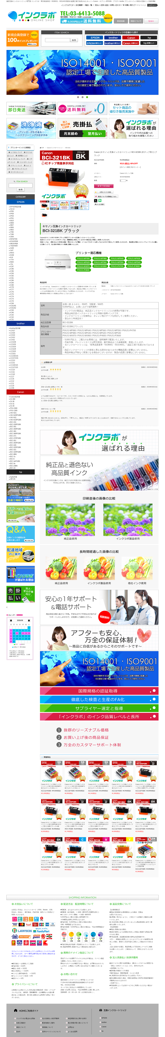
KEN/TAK (13, 239)
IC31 (12, 319)
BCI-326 (13, 445)
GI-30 (12, 406)
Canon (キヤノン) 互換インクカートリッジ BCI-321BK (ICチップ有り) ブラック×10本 (122, 824)
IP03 (12, 216)
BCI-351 (13, 440)
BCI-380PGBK (15, 434)
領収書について (47, 1027)
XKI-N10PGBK (15, 420)
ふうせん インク (16, 152)
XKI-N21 (13, 413)
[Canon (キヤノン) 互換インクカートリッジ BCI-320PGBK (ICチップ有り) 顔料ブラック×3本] (75, 809)
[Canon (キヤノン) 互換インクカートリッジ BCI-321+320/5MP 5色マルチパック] (122, 771)
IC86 (12, 280)
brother (104, 1022)
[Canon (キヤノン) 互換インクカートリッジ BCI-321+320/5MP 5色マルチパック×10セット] (51, 771)
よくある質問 (72, 1031)
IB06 (12, 227)
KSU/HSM (14, 241)
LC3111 (13, 354)
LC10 (12, 386)
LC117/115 (14, 367)
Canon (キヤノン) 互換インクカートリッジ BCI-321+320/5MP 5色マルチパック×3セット (98, 786)
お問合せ (71, 1027)
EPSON (104, 1018)
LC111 (12, 372)
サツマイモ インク (17, 172)
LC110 (12, 374)
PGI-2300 (13, 408)
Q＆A (18, 1031)
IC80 (12, 285)
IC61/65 (13, 306)
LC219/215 (14, 356)
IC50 (12, 310)
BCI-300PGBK (15, 429)
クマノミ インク (16, 165)
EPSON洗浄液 (15, 207)
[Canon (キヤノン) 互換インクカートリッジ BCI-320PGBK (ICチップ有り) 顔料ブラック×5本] (51, 809)
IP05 (12, 211)
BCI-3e (12, 463)
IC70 (12, 301)
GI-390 (12, 399)
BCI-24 (12, 468)
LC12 (12, 381)
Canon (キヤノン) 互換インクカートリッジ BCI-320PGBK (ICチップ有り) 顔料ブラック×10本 (145, 786)
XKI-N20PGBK (15, 415)
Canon (104, 1027)
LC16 (12, 379)
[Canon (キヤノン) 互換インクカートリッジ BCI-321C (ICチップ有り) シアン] (75, 847)
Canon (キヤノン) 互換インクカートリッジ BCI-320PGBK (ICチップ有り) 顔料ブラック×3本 (75, 824)
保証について (21, 1027)
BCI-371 (13, 436)
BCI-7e (12, 457)
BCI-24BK (14, 466)
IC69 (12, 303)
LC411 (12, 340)
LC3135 (13, 344)
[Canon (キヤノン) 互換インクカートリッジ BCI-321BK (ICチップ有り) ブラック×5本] (146, 809)
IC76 (12, 292)
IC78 (12, 287)
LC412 (12, 337)
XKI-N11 (13, 417)
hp (102, 1031)
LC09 (12, 388)
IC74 (12, 296)
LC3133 (13, 347)
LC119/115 (14, 365)
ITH (11, 264)
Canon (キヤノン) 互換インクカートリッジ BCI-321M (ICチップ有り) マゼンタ (98, 862)
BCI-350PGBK (15, 443)
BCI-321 (67, 147)
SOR (12, 248)
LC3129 (13, 349)
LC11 (12, 383)
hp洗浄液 (13, 477)
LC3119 (13, 351)
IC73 (12, 299)
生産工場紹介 (21, 1023)
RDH (12, 262)
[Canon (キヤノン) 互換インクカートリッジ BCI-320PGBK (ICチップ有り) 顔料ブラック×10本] (146, 771)
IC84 (12, 283)
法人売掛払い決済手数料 (50, 1018)
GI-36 (12, 401)
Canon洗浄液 (15, 397)
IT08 (12, 232)
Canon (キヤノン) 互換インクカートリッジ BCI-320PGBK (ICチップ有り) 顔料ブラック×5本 (51, 824)
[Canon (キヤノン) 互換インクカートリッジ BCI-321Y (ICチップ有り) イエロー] (122, 847)
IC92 (12, 276)
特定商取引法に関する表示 (77, 1018)
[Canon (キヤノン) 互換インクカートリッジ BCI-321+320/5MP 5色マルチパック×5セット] (75, 771)
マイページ (141, 5)
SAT (11, 250)
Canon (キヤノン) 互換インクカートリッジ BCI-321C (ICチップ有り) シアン (75, 862)
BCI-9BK (13, 454)
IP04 (12, 214)
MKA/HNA (14, 244)
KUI (11, 257)
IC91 (12, 278)
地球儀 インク (23, 156)
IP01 (12, 218)
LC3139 (13, 342)
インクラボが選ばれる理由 (25, 1018)
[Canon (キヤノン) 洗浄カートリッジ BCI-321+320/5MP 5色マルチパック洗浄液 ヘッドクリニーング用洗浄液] (146, 847)
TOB (12, 234)
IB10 (12, 221)
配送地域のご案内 (48, 1023)
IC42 (12, 315)
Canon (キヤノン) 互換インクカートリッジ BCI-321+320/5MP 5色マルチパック (122, 786)
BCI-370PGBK (15, 438)
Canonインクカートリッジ (55, 147)
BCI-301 (13, 427)
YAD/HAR (14, 246)
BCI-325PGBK (15, 447)
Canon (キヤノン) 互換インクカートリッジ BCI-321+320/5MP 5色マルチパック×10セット (51, 786)
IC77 (12, 289)
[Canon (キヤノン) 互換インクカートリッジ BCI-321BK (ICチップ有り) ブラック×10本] (122, 809)
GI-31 (12, 404)
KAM (12, 255)
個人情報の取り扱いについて (78, 1023)
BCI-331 (13, 422)
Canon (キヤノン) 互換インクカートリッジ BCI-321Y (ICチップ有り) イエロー (122, 862)
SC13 (12, 209)
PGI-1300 (13, 411)
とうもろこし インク (18, 159)
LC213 (12, 360)
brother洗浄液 (15, 328)
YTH (12, 260)
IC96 (12, 269)
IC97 (12, 266)
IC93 (12, 273)
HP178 (12, 479)
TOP (42, 147)
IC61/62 (13, 308)
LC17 (12, 377)
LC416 (12, 333)
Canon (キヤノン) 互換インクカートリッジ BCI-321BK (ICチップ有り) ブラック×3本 (51, 862)
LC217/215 (14, 358)
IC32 (12, 317)
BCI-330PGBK (15, 424)
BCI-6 (12, 459)
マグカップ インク (20, 169)
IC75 (12, 294)
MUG (12, 253)
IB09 (12, 223)
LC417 (12, 331)
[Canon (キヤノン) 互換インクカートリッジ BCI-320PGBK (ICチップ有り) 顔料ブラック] (99, 809)
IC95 (12, 271)
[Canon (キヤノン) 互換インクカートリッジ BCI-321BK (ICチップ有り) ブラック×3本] (51, 847)
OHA (12, 237)
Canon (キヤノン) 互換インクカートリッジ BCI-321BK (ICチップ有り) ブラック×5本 (145, 824)
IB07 (12, 225)
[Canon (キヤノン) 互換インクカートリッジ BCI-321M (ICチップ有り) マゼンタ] (99, 847)
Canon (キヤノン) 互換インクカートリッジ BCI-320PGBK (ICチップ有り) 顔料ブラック (98, 824)
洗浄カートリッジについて (51, 1031)
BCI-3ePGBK (15, 461)
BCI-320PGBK (15, 452)
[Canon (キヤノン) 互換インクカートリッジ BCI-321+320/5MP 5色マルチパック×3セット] (99, 771)
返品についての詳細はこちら (107, 196)
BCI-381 (13, 431)
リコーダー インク (25, 162)
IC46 (12, 313)
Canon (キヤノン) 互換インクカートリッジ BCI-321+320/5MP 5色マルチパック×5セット (75, 786)
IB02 (12, 230)
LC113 (12, 370)
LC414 (12, 335)
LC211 (12, 363)
